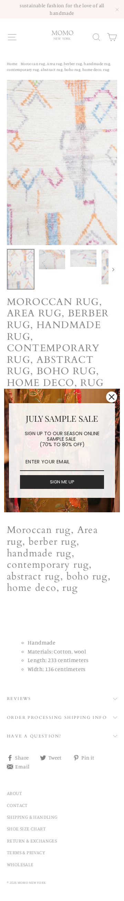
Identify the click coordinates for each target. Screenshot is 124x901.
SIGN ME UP (62, 482)
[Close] (111, 397)
